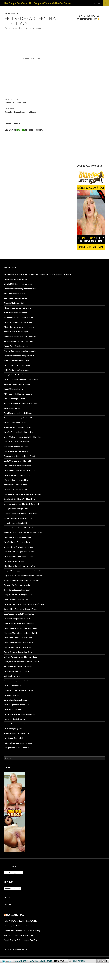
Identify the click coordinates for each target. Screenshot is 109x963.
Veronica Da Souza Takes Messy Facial (19, 935)
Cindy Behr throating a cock (15, 279)
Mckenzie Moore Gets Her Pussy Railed (20, 633)
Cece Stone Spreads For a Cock (17, 590)
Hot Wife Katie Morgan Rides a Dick (19, 551)
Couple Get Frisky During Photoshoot (19, 595)
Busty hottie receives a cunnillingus (20, 110)
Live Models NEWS (15, 915)
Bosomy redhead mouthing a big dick (19, 355)
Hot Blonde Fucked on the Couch (18, 666)
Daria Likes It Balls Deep (15, 101)
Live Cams (97, 3)
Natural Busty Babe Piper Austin (17, 647)
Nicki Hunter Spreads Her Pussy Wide (19, 566)
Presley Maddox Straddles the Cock (19, 518)
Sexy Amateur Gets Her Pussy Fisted (19, 456)
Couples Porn (11, 14)
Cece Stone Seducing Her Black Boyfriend (21, 504)
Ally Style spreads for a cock (15, 298)
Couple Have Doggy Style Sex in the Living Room (24, 571)
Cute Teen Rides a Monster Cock (18, 638)
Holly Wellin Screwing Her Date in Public (20, 921)
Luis (22, 28)
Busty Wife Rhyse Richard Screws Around (21, 661)
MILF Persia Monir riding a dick (16, 360)
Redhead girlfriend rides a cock (16, 704)
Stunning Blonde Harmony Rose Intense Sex (22, 926)
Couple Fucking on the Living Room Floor (20, 628)
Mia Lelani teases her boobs (15, 312)
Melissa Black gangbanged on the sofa (20, 351)
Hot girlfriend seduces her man (17, 748)
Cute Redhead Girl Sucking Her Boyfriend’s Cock (24, 604)
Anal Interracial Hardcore (11, 949)
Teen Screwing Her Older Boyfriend (19, 623)
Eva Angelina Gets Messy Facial (17, 585)
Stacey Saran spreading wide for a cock (20, 289)
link (106, 921)
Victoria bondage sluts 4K (15, 398)
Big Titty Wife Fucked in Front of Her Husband (23, 575)
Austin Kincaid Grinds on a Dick (17, 542)
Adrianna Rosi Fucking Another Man (19, 418)
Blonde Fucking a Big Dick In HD (17, 733)
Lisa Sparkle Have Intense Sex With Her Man (22, 494)
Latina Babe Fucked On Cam (15, 489)
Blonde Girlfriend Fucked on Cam (17, 427)
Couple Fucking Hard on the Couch (18, 642)
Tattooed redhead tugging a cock (18, 743)
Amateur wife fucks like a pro (16, 332)
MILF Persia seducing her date (16, 370)
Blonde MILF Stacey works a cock (18, 284)
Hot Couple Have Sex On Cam (16, 442)
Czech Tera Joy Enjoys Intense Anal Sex (20, 940)
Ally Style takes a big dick (14, 293)
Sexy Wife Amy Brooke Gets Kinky (18, 537)
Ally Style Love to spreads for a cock (19, 327)
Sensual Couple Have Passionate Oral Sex (21, 580)
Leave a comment (35, 28)
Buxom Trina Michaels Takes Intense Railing (22, 930)
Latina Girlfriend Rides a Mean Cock (18, 528)
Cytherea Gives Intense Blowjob (17, 451)
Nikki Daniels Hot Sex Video (15, 485)
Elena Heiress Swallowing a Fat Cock (19, 547)
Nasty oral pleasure (12, 695)
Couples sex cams (23, 949)
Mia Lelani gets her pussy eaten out (18, 317)
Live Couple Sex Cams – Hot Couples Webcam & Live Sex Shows (37, 3)
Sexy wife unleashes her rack (16, 700)
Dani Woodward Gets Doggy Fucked (19, 614)
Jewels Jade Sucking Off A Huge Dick (19, 499)
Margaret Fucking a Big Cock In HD (18, 690)
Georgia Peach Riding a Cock (16, 508)
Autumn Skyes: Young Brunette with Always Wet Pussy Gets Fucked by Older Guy (38, 274)
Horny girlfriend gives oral (14, 719)
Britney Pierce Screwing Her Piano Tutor (21, 657)
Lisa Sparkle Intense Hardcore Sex (18, 465)
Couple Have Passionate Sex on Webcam (21, 609)
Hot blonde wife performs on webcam (19, 714)
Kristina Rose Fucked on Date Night (19, 432)
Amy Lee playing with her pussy (17, 384)
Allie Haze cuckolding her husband (18, 394)
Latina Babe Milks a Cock (14, 561)
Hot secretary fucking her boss (17, 365)
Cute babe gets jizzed (13, 728)
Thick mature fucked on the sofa (17, 308)
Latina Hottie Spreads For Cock (17, 618)
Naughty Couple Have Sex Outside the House (23, 532)
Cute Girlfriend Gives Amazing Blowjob (20, 556)
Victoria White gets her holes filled (18, 341)
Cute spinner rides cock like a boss (18, 322)
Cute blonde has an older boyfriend (18, 671)
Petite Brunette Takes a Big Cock (18, 652)
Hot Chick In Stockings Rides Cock (18, 724)
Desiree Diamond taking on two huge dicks (21, 379)
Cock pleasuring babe (13, 709)
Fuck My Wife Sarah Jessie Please (18, 413)
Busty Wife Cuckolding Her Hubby (18, 461)
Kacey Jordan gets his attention (17, 681)
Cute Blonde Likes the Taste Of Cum (19, 470)
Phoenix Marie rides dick (14, 303)
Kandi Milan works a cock (14, 389)
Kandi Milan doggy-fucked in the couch (20, 336)
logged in (20, 129)
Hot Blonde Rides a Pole (14, 738)
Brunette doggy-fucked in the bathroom (20, 403)
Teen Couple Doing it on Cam (16, 599)
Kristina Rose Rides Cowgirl (15, 422)
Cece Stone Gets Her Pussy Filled (18, 475)
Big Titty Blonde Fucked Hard (16, 480)
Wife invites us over (12, 676)
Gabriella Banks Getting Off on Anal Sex (20, 513)
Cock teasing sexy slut (13, 685)
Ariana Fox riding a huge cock (16, 346)
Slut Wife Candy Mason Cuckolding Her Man (22, 437)
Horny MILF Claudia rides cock (16, 375)
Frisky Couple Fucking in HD (15, 523)
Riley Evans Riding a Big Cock (16, 446)
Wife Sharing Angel (12, 408)
